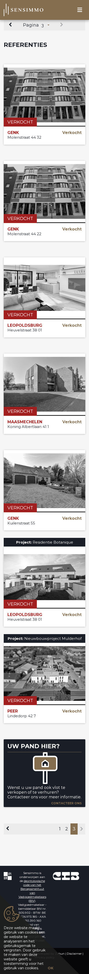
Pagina (31, 25)
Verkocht (20, 122)
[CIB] (66, 876)
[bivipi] (8, 876)
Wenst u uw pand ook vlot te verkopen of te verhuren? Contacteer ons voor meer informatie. (44, 792)
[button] (45, 25)
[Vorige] (11, 25)
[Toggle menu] (79, 10)
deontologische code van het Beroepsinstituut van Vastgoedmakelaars (32, 889)
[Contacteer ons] (44, 768)
